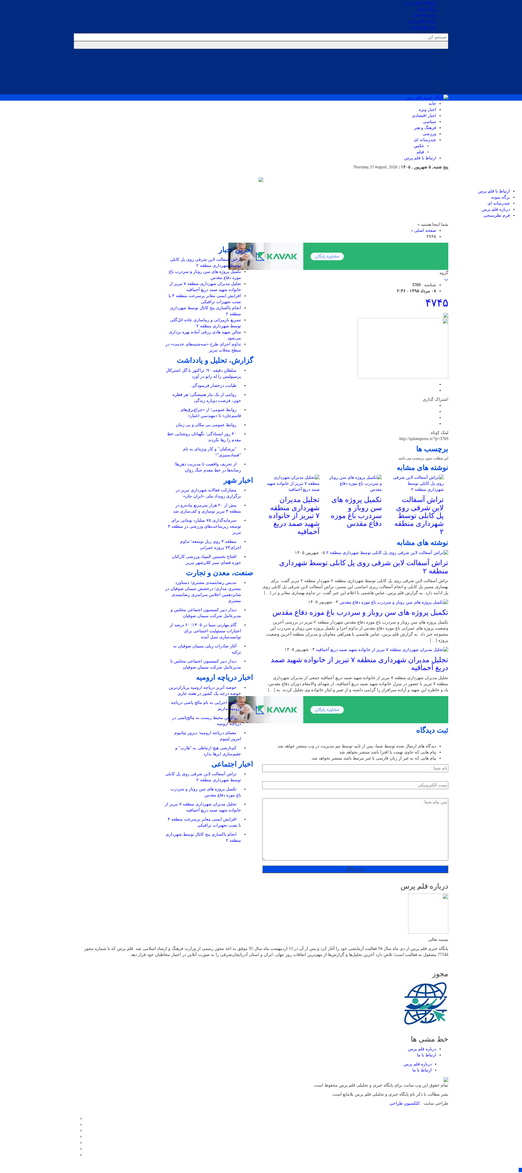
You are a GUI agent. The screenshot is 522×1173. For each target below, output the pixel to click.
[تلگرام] (75, 1136)
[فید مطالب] (75, 1154)
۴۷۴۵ (436, 303)
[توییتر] (75, 1124)
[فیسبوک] (75, 1118)
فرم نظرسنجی (423, 27)
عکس (419, 146)
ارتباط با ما (426, 1055)
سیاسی (429, 121)
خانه (432, 103)
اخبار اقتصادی (424, 115)
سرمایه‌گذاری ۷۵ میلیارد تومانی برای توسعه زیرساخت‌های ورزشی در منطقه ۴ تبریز (204, 526)
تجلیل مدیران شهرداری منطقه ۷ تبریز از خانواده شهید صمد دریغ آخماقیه (294, 516)
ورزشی (429, 133)
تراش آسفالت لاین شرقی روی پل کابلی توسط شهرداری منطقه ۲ (419, 516)
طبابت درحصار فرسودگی (215, 385)
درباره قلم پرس (422, 21)
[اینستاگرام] (75, 1130)
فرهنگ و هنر (425, 127)
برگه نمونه (426, 9)
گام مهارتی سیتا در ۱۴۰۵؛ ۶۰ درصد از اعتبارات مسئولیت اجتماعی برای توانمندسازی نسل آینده (205, 631)
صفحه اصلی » (423, 230)
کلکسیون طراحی (405, 1103)
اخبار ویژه (427, 109)
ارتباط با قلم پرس (420, 3)
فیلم (420, 152)
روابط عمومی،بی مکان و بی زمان (207, 425)
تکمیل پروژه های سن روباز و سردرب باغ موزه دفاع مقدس (356, 511)
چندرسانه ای (425, 15)
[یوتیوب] (75, 1148)
